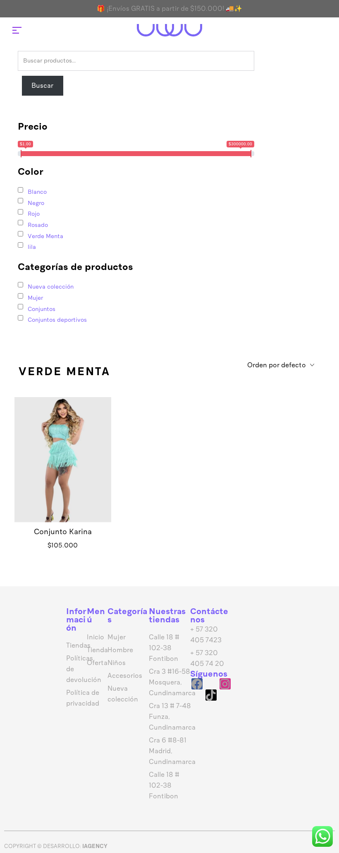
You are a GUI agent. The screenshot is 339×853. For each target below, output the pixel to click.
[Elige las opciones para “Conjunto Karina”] (63, 472)
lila (32, 247)
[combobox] (280, 366)
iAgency (94, 846)
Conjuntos (41, 309)
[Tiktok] (211, 695)
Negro (36, 203)
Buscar (42, 85)
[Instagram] (225, 683)
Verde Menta (45, 236)
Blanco (37, 191)
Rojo (34, 213)
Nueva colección (51, 286)
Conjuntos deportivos (57, 319)
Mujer (35, 297)
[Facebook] (197, 683)
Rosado (38, 225)
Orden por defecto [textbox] (276, 365)
